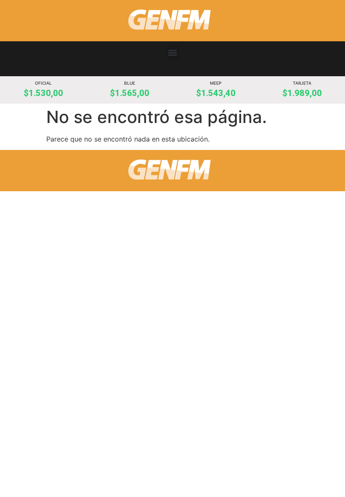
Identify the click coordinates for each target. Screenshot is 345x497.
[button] (173, 52)
